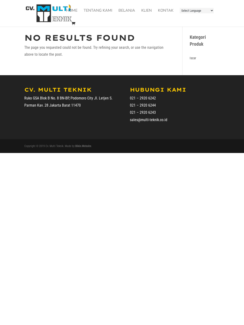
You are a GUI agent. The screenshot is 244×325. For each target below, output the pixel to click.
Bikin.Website (83, 146)
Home (71, 11)
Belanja (126, 11)
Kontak (165, 11)
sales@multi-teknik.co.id (148, 120)
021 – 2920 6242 (143, 98)
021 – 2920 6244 (143, 105)
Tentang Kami (98, 11)
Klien (146, 11)
